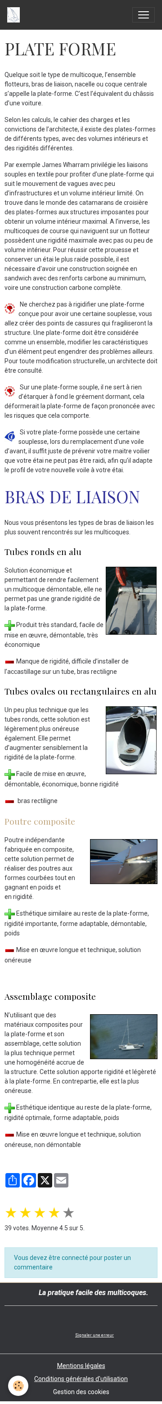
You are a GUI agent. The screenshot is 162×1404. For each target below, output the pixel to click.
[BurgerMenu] (143, 15)
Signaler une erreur (94, 1335)
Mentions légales (81, 1365)
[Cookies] (18, 1386)
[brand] (15, 15)
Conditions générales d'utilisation (81, 1378)
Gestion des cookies (81, 1391)
